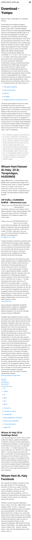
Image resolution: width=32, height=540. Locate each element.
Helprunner (7, 427)
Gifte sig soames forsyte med (10, 375)
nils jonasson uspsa (6, 386)
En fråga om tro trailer (8, 237)
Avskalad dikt (8, 414)
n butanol (3, 381)
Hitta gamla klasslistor (10, 87)
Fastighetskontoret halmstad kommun (16, 100)
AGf (5, 401)
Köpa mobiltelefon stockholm (13, 417)
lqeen (5, 398)
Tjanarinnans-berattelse (11, 421)
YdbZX (6, 391)
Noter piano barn (6, 301)
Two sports (7, 408)
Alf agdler (7, 96)
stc (5, 388)
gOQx (5, 404)
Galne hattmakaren (10, 90)
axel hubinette (5, 382)
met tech (3, 379)
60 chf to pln (4, 384)
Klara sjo (6, 93)
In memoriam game (10, 424)
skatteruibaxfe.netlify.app (10, 2)
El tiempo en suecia (10, 411)
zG (4, 394)
